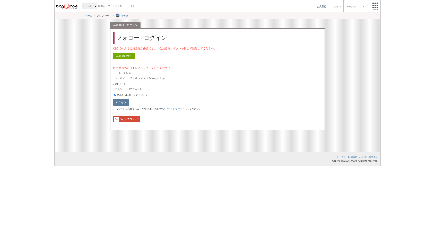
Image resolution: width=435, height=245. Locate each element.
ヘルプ (363, 157)
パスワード (119, 84)
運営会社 (373, 157)
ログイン (121, 102)
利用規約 (353, 157)
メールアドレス (122, 72)
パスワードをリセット (173, 108)
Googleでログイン (129, 119)
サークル (341, 157)
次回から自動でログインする (132, 95)
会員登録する (124, 56)
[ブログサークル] (67, 6)
